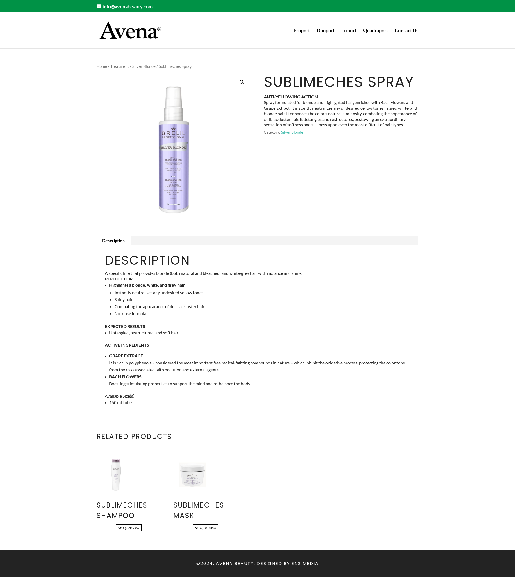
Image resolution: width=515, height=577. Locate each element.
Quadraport (375, 30)
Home (102, 66)
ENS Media (305, 563)
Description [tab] (113, 240)
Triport (348, 30)
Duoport (326, 30)
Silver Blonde (144, 66)
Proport (301, 30)
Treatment (119, 66)
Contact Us (406, 30)
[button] (242, 82)
